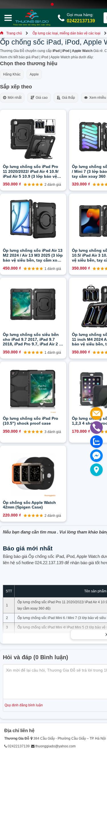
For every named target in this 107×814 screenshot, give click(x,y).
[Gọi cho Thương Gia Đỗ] (96, 427)
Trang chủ (14, 33)
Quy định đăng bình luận (24, 705)
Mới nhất (13, 98)
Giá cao (41, 98)
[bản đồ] (96, 469)
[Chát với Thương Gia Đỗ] (96, 455)
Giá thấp (67, 98)
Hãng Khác (12, 74)
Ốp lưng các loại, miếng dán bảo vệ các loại (66, 33)
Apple (34, 74)
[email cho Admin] (96, 413)
